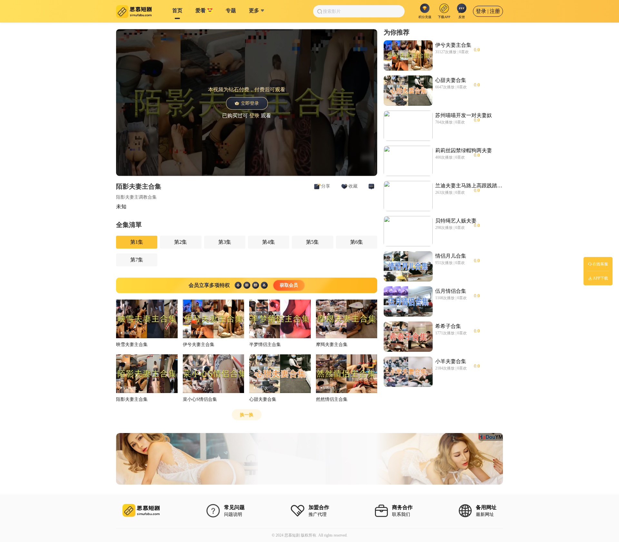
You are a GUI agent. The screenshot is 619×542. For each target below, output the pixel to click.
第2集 (180, 242)
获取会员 (289, 285)
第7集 (136, 259)
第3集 (224, 242)
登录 (254, 115)
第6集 (356, 242)
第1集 (136, 242)
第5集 (312, 242)
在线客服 (600, 264)
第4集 (268, 242)
